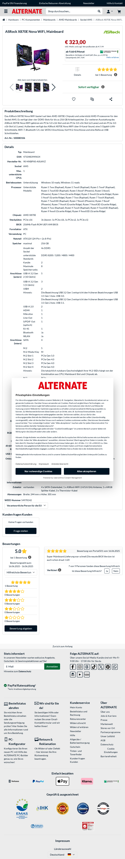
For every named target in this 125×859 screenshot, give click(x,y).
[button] (11, 87)
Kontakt (118, 3)
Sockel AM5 (86, 19)
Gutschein (75, 746)
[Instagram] (80, 666)
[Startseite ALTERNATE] (27, 11)
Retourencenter (78, 719)
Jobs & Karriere (108, 715)
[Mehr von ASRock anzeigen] (112, 33)
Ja (107, 571)
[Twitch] (87, 674)
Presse (104, 720)
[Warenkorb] (119, 11)
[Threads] (87, 666)
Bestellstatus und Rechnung (78, 713)
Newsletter (88, 3)
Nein (115, 571)
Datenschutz (25, 671)
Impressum (62, 841)
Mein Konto (76, 707)
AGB (103, 740)
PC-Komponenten (31, 19)
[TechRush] (73, 674)
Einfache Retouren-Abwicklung (55, 3)
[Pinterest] (108, 666)
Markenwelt (107, 724)
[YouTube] (80, 674)
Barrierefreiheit (109, 756)
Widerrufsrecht (78, 723)
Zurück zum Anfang (62, 646)
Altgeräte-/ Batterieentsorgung (80, 741)
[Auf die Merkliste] (73, 99)
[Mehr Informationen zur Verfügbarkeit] (103, 87)
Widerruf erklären (79, 727)
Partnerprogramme (110, 732)
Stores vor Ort (108, 728)
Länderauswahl (62, 848)
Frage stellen (21, 530)
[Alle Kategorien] (5, 11)
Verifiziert (52, 570)
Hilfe (109, 3)
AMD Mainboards (68, 19)
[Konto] (109, 11)
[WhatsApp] (115, 666)
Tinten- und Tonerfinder (76, 753)
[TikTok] (94, 666)
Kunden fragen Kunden (77, 760)
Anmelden (52, 666)
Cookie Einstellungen (111, 750)
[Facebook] (73, 666)
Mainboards (49, 19)
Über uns (105, 711)
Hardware (13, 19)
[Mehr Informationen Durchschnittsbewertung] (115, 74)
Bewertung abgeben (21, 628)
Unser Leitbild (108, 736)
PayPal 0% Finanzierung (14, 3)
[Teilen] (111, 99)
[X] (101, 666)
